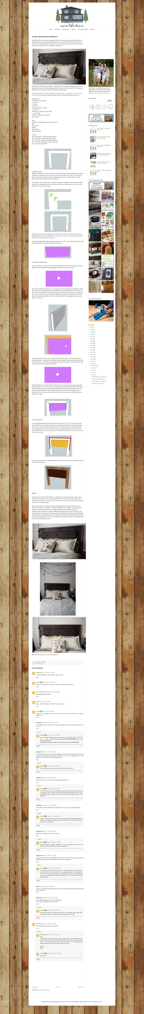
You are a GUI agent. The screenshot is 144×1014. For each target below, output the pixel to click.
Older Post (80, 987)
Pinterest (92, 29)
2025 (91, 329)
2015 (91, 352)
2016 (91, 350)
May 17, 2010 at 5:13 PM (48, 672)
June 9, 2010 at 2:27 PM (48, 711)
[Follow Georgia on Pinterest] (98, 109)
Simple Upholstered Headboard (99, 381)
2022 (91, 336)
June (93, 372)
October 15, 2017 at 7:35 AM (53, 934)
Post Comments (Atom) (44, 990)
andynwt (90, 1001)
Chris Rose (38, 923)
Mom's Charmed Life (41, 692)
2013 (91, 357)
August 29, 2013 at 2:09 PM (49, 777)
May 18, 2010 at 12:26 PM (53, 692)
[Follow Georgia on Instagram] (104, 109)
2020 (91, 341)
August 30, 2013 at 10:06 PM (49, 805)
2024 (91, 332)
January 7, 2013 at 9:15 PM (53, 735)
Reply (37, 677)
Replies (39, 732)
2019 (91, 343)
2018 (91, 345)
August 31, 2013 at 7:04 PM (53, 816)
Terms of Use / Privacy (83, 29)
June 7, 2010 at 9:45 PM (45, 701)
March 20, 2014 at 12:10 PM (53, 868)
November (94, 365)
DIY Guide (57, 29)
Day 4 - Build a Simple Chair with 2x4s (104, 145)
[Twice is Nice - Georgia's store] (111, 109)
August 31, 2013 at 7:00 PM (53, 766)
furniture (42, 663)
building (38, 663)
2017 (91, 347)
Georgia (38, 682)
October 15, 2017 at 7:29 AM (49, 923)
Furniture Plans (65, 29)
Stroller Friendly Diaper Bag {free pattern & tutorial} (104, 154)
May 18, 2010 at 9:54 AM (48, 682)
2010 (91, 363)
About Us (73, 29)
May (93, 374)
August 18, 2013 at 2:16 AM (49, 752)
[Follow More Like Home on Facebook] (92, 109)
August (94, 368)
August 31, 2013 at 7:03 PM (53, 788)
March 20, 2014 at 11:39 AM (49, 855)
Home (51, 29)
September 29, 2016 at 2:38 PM (49, 897)
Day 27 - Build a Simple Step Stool (104, 170)
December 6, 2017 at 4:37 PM (54, 953)
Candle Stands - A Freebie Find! (99, 376)
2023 (91, 334)
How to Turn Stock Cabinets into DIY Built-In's (103, 137)
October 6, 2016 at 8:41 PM (53, 910)
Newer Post (35, 987)
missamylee (39, 672)
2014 (91, 354)
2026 (91, 327)
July (93, 370)
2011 (91, 361)
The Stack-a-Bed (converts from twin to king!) (103, 162)
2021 (91, 338)
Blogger (100, 1001)
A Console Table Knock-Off (98, 379)
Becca (37, 701)
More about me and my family (101, 93)
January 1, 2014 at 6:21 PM (48, 831)
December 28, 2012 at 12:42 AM (50, 722)
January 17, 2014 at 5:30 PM (53, 842)
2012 (91, 359)
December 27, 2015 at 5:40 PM (46, 886)
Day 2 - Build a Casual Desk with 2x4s (103, 129)
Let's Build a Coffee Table (98, 383)
